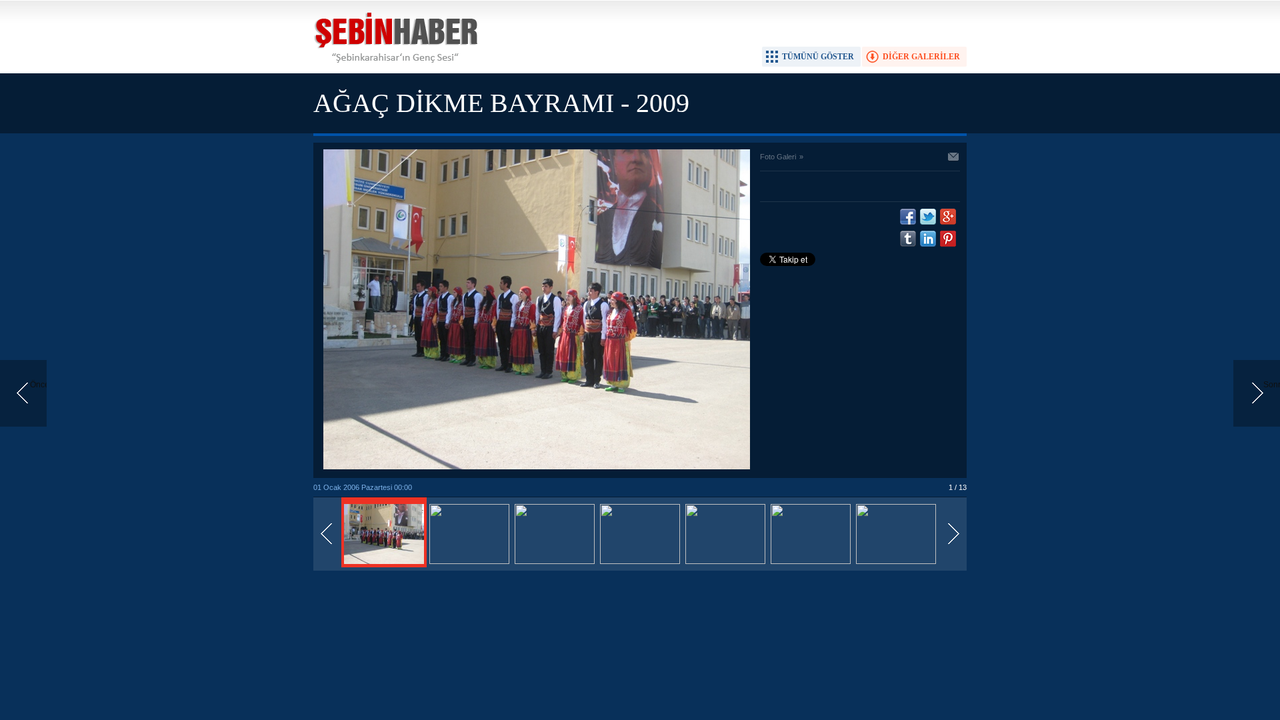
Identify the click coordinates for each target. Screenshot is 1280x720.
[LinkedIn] (928, 239)
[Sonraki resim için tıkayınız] (536, 466)
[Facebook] (908, 217)
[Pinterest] (948, 239)
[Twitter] (928, 217)
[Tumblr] (908, 239)
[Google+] (948, 217)
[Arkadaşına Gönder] (954, 158)
